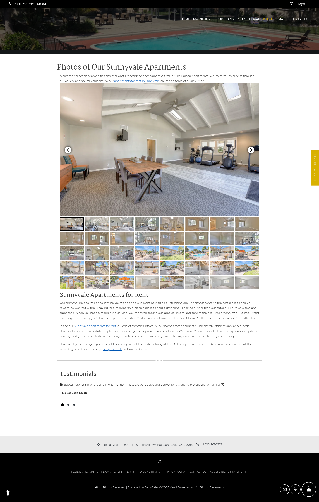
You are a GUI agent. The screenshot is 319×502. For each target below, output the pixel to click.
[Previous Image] (68, 150)
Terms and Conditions (143, 471)
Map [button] (282, 19)
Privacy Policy (175, 471)
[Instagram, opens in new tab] (291, 4)
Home (185, 19)
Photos (269, 19)
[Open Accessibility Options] (8, 493)
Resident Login (82, 471)
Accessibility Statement (228, 471)
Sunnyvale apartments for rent (95, 326)
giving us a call (112, 349)
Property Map (248, 19)
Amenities (201, 19)
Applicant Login (109, 471)
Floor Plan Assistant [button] (315, 170)
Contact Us (300, 19)
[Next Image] (251, 150)
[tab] (72, 224)
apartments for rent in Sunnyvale (137, 81)
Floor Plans (223, 19)
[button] (302, 4)
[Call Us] (296, 489)
